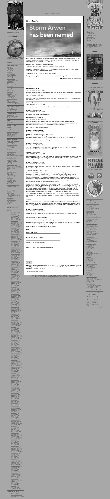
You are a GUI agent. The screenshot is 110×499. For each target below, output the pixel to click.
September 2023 (15, 254)
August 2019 (14, 311)
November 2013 (15, 393)
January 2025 (14, 235)
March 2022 (14, 275)
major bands (98, 45)
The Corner (10, 68)
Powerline (9, 81)
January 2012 (14, 418)
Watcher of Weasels (12, 145)
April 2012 (13, 415)
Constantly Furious (12, 94)
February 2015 (15, 375)
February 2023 (15, 262)
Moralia (88, 249)
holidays (79, 78)
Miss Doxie (10, 174)
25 (90, 304)
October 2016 (14, 351)
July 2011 (13, 426)
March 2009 (14, 458)
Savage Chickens (11, 200)
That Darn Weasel (11, 143)
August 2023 (14, 255)
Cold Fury (9, 67)
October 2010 (14, 436)
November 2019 (15, 308)
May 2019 (13, 315)
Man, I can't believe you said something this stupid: (39, 247)
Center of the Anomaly (92, 219)
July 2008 (13, 468)
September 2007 (15, 480)
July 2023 (13, 256)
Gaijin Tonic (10, 108)
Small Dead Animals (12, 102)
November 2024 (15, 237)
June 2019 (13, 314)
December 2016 (15, 349)
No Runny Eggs (11, 77)
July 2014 (13, 383)
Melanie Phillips (11, 97)
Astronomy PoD (11, 190)
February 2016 (15, 361)
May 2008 (13, 470)
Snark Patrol (10, 182)
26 (92, 304)
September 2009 (15, 451)
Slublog (88, 272)
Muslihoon (89, 254)
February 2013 (15, 403)
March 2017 (14, 345)
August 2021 (14, 283)
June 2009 (13, 455)
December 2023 (15, 250)
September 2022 (15, 268)
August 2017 (14, 340)
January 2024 (14, 249)
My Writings (10, 122)
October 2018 (14, 323)
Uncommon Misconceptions (93, 285)
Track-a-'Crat (10, 183)
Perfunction (89, 259)
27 (94, 304)
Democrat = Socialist (91, 224)
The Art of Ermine (11, 142)
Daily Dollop (89, 222)
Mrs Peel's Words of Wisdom (93, 253)
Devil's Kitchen (11, 95)
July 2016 (13, 355)
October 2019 (14, 309)
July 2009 (13, 454)
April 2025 (13, 231)
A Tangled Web (11, 90)
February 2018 (15, 332)
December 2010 (15, 434)
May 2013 (13, 400)
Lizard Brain (89, 246)
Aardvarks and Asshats (92, 204)
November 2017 (15, 336)
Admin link (9, 62)
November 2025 (15, 223)
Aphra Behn (10, 92)
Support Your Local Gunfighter (94, 279)
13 (94, 301)
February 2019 (15, 318)
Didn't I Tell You (90, 227)
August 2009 (14, 453)
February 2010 (15, 446)
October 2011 (14, 422)
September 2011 (15, 423)
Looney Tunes (91, 35)
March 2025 (14, 232)
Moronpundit (89, 251)
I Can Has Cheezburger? (13, 195)
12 (92, 301)
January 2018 (14, 334)
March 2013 (14, 402)
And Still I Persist (91, 205)
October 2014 (14, 380)
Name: (28, 232)
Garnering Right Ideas (92, 238)
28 (95, 304)
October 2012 (14, 408)
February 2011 (14, 431)
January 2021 (14, 291)
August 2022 (14, 269)
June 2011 (13, 427)
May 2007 (13, 484)
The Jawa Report (11, 73)
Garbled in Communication (14, 166)
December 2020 (15, 292)
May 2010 (13, 442)
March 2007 (14, 487)
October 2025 (14, 224)
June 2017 (13, 342)
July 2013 (13, 397)
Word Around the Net (91, 287)
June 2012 (13, 413)
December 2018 (15, 321)
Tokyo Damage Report (12, 110)
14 (95, 301)
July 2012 (13, 411)
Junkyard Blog (11, 74)
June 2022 (13, 271)
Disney (89, 40)
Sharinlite (89, 271)
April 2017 (13, 344)
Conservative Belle (91, 221)
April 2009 (13, 457)
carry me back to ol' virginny (35, 271)
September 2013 (15, 395)
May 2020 (13, 301)
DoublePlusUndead (91, 229)
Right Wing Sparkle (91, 267)
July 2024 (13, 242)
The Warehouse (11, 202)
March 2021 (14, 289)
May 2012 (13, 414)
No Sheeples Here (11, 176)
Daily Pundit (10, 70)
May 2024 (13, 244)
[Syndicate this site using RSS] (99, 178)
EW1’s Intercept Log (12, 165)
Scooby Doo (91, 38)
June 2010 (13, 441)
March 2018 (14, 331)
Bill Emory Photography (13, 132)
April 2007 (13, 486)
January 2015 (14, 376)
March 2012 (14, 416)
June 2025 (13, 229)
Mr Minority (89, 252)
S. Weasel (89, 269)
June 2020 (13, 299)
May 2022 (13, 272)
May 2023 (13, 258)
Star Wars (90, 37)
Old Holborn (10, 100)
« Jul (100, 307)
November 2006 (15, 496)
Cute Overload (11, 194)
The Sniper (89, 274)
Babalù (9, 127)
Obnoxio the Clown (12, 99)
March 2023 (14, 261)
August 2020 (14, 297)
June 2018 (13, 328)
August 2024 (14, 241)
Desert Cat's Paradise (92, 226)
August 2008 (14, 467)
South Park (90, 32)
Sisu (8, 83)
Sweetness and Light (12, 84)
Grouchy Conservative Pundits (15, 167)
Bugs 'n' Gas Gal (11, 160)
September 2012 (15, 409)
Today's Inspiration (12, 136)
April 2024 (13, 245)
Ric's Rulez (10, 179)
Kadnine (88, 242)
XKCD (8, 203)
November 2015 (15, 364)
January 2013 (14, 404)
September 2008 (15, 466)
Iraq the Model (10, 115)
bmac (87, 215)
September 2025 (15, 225)
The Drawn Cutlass (91, 231)
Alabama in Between (91, 209)
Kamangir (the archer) (12, 116)
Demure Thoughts (91, 225)
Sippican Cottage (11, 181)
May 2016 (13, 357)
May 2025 (13, 230)
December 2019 (15, 307)
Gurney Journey (11, 135)
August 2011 (14, 424)
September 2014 (15, 381)
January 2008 (14, 475)
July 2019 (13, 312)
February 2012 (15, 417)
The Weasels (10, 146)
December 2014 (15, 377)
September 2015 (15, 367)
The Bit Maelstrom (91, 214)
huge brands (89, 45)
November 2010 (15, 435)
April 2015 (13, 373)
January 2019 (14, 319)
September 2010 (15, 437)
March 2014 (14, 388)
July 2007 (13, 482)
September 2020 (15, 296)
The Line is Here (11, 76)
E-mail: (28, 237)
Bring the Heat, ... (90, 218)
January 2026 (14, 221)
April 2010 (13, 443)
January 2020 (14, 305)
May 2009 (13, 456)
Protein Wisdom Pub (12, 80)
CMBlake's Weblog (12, 161)
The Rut (9, 199)
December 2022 (15, 264)
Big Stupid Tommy (11, 157)
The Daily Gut (10, 69)
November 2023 (15, 251)
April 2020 (13, 302)
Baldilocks (89, 213)
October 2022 (14, 266)
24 (88, 304)
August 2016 (14, 354)
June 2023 (13, 257)
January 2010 (14, 447)
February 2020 (15, 304)
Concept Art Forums (12, 134)
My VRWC (89, 255)
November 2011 (15, 421)
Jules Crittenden (11, 75)
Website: (28, 242)
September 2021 (15, 282)
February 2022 (15, 276)
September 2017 (15, 338)
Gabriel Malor (90, 237)
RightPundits (10, 82)
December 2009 (15, 448)
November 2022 (15, 265)
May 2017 (13, 343)
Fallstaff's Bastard (91, 234)
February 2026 (15, 219)
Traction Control (90, 284)
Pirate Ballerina (11, 79)
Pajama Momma (90, 258)
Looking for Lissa (11, 175)
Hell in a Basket (11, 168)
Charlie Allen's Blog (12, 133)
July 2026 (13, 213)
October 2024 (14, 238)
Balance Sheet (90, 212)
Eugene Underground (92, 233)
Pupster (88, 261)
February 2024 (15, 248)
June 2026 (13, 215)
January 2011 (14, 433)
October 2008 (14, 464)
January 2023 (14, 263)
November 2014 (15, 378)
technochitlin (38, 143)
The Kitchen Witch (11, 172)
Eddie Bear (89, 232)
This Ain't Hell (90, 281)
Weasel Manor (10, 147)
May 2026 (13, 216)
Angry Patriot (10, 153)
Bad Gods (9, 192)
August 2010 (14, 438)
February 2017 (15, 347)
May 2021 (13, 287)
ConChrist (89, 220)
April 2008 (13, 471)
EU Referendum (11, 96)
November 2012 (15, 407)
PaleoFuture (10, 198)
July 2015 (13, 369)
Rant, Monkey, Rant (91, 262)
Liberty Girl (10, 173)
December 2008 (15, 462)
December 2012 (15, 405)
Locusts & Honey (90, 248)
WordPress (59, 275)
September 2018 (15, 324)
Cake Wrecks (10, 193)
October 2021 (14, 281)
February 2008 (15, 474)
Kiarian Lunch (10, 170)
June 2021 (13, 285)
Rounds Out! (89, 268)
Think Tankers (90, 280)
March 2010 (14, 444)
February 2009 (15, 460)
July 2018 (13, 327)
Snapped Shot (90, 273)
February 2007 (15, 488)
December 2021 (15, 278)
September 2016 (15, 352)
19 (92, 302)
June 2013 (13, 398)
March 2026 (14, 218)
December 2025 (15, 222)
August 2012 (14, 410)
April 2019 (13, 316)
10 (88, 301)
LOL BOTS (9, 196)
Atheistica (89, 206)
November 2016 (15, 350)
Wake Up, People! (11, 186)
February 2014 (15, 389)
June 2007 (13, 483)
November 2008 (15, 463)
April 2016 (13, 358)
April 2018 (13, 330)
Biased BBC (10, 93)
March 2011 (14, 430)
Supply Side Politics (91, 278)
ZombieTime (10, 86)
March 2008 (14, 473)
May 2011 (13, 428)
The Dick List (10, 162)
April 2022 (13, 274)
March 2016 (14, 360)
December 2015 (15, 363)
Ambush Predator (11, 152)
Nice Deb (88, 257)
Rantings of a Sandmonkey (14, 117)
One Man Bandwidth (12, 109)
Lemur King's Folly (91, 244)
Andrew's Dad (90, 211)
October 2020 (14, 295)
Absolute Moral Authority (92, 208)
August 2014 (14, 382)
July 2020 (13, 298)
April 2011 (13, 429)
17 (88, 302)
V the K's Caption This (92, 286)
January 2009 (14, 461)
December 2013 (15, 391)
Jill (8, 169)
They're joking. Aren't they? (14, 103)
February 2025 (15, 234)
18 (90, 302)
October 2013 (14, 394)
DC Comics (90, 33)
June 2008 (13, 469)
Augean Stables (11, 154)
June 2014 (13, 384)
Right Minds (89, 266)
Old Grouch (10, 178)
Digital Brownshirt (91, 228)
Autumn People (90, 207)
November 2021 (15, 279)
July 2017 (13, 341)
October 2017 (14, 337)
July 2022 (13, 270)
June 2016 (13, 356)
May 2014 (13, 385)
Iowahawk (9, 71)
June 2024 (13, 243)
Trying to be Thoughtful (13, 185)
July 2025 (13, 228)
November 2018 (15, 322)
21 (95, 302)
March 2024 (14, 246)
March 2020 (14, 303)
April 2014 (13, 387)
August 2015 (14, 368)
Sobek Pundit (89, 275)
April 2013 (13, 401)
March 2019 (14, 317)
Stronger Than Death (91, 277)
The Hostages (90, 240)
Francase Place (90, 235)
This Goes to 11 (90, 282)
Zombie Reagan (15, 32)
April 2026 (13, 217)
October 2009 (14, 450)
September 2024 (15, 239)
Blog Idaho (10, 159)
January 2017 (14, 348)
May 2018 (13, 329)
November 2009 (15, 449)
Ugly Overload (11, 201)
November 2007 (15, 477)
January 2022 (14, 277)
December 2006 (18, 495)
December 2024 (15, 236)
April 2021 (13, 288)
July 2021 (13, 284)
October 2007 (14, 479)
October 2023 (14, 252)
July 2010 (13, 440)
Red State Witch (90, 265)
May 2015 (13, 371)
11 (90, 301)
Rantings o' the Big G (91, 264)
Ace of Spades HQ (91, 202)
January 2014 (14, 390)
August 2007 (14, 481)
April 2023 (13, 259)
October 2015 (14, 365)
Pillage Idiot (89, 260)
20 (94, 302)
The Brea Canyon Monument (93, 216)
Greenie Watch (11, 101)
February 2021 (15, 290)
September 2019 (15, 310)
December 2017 (15, 335)
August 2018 (14, 325)
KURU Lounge (90, 247)
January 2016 (14, 362)
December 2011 (15, 420)
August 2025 (14, 226)
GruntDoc (88, 239)
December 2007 (15, 476)
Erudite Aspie (10, 163)
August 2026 (14, 212)
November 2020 (15, 294)
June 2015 (13, 370)
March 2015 (14, 374)
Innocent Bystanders (91, 241)
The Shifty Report (11, 180)
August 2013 (14, 396)
